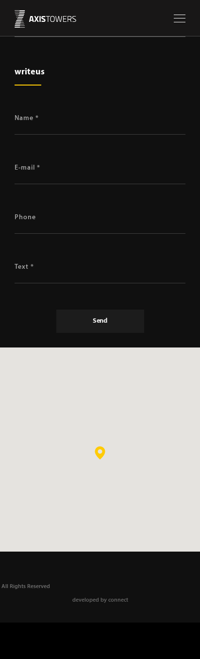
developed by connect (100, 600)
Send (100, 321)
